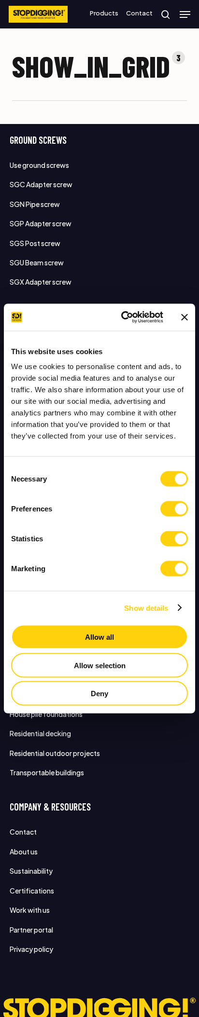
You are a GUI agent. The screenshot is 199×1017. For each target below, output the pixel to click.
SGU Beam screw (37, 262)
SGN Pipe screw (35, 204)
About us (24, 851)
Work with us (30, 910)
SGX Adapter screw (40, 281)
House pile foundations (46, 714)
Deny (99, 693)
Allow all (99, 637)
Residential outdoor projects (55, 753)
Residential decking (40, 733)
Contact (23, 831)
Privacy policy (31, 949)
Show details (146, 608)
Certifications (32, 890)
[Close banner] (184, 317)
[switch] (174, 509)
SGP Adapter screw (40, 223)
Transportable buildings (47, 772)
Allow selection (100, 665)
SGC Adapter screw (41, 184)
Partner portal (31, 929)
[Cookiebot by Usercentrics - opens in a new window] (123, 317)
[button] (185, 14)
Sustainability (31, 870)
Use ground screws (39, 165)
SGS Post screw (35, 243)
